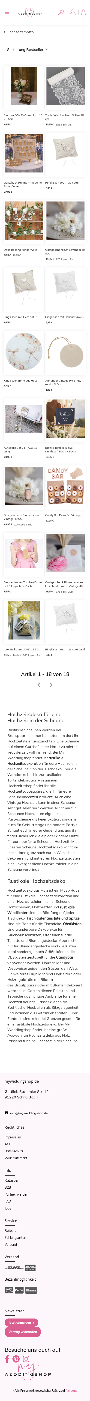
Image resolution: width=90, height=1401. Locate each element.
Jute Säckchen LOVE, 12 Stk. (21, 649)
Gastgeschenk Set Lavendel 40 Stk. (65, 251)
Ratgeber (11, 1180)
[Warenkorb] (84, 12)
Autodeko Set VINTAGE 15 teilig (20, 449)
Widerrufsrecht (16, 1158)
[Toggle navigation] (7, 12)
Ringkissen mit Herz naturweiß (64, 317)
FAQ (8, 1201)
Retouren (11, 1231)
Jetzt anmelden (20, 1322)
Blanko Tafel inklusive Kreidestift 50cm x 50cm (60, 449)
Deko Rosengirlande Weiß (20, 249)
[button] (61, 12)
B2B (8, 1187)
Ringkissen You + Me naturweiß (65, 649)
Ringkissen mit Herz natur (20, 317)
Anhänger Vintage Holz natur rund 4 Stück (63, 382)
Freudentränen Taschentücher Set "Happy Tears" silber (23, 584)
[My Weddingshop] (30, 12)
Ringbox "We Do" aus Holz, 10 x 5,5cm (23, 117)
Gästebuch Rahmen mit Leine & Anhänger (23, 184)
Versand (11, 1245)
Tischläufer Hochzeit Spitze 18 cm (64, 117)
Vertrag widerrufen (23, 1332)
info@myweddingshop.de (29, 1113)
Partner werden (16, 1194)
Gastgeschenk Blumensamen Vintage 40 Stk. (22, 517)
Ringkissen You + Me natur (62, 182)
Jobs (8, 1208)
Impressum (13, 1137)
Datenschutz (14, 1151)
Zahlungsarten (15, 1238)
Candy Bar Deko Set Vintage (63, 515)
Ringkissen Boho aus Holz (20, 380)
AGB (8, 1144)
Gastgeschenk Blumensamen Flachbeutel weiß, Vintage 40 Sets (64, 584)
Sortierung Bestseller (25, 49)
